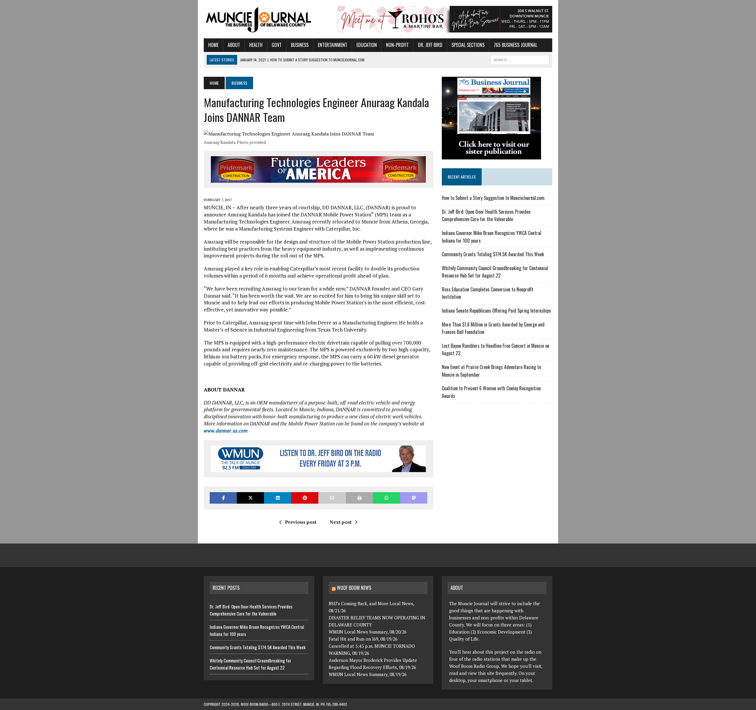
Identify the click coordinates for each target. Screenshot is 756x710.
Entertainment (332, 44)
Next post (341, 522)
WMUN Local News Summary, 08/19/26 (368, 674)
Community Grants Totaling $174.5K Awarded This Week (493, 254)
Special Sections (468, 44)
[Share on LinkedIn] (277, 498)
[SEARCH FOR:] (519, 59)
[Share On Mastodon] (413, 498)
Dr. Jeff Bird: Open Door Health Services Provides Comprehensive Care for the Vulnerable (486, 215)
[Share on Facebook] (223, 498)
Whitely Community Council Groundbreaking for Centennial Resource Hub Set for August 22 (495, 272)
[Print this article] (359, 498)
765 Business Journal (515, 44)
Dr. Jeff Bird (430, 44)
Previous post (301, 522)
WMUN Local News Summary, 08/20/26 (368, 632)
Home (213, 44)
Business (300, 44)
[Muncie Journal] (259, 19)
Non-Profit (397, 44)
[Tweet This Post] (250, 498)
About (234, 44)
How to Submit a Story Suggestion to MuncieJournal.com (493, 197)
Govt (277, 44)
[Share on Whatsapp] (386, 498)
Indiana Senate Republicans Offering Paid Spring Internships (496, 310)
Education (366, 44)
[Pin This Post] (304, 498)
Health (256, 44)
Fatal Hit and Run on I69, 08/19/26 (363, 639)
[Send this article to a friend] (332, 498)
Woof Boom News (354, 587)
